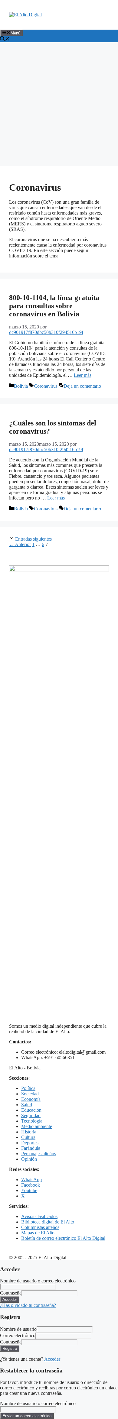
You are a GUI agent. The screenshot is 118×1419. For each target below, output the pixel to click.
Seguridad (31, 1115)
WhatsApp (31, 1179)
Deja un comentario (82, 386)
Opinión (29, 1159)
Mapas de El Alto (37, 1232)
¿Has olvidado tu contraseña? (28, 1305)
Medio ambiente (36, 1126)
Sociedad (30, 1093)
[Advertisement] (59, 104)
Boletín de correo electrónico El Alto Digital (63, 1238)
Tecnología (31, 1120)
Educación (31, 1110)
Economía (31, 1099)
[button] (5, 39)
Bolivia (21, 386)
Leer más (82, 375)
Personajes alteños (38, 1153)
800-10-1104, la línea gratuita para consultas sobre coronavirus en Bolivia (54, 306)
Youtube (29, 1190)
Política (28, 1088)
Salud (26, 1104)
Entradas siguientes (33, 538)
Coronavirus (45, 386)
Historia (28, 1131)
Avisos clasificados (39, 1216)
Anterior (20, 544)
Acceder (52, 1359)
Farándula (30, 1148)
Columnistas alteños (40, 1227)
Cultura (28, 1137)
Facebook (30, 1185)
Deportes (29, 1142)
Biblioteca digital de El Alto (47, 1221)
